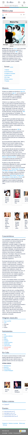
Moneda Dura (7, 365)
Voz (5, 334)
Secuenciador (7, 347)
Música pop (22, 423)
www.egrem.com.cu (9, 413)
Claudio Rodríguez (8, 370)
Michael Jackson (12, 157)
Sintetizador (7, 344)
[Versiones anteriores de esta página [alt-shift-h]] (21, 14)
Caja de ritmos (7, 345)
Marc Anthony (5, 177)
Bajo (5, 337)
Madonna (4, 157)
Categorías (5, 423)
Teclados (6, 341)
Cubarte (6, 404)
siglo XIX (22, 91)
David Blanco (7, 369)
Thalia (9, 169)
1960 (16, 51)
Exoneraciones (17, 433)
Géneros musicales (13, 423)
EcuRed (10, 2)
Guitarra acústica (8, 342)
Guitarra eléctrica (8, 336)
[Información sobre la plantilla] (26, 22)
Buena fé (6, 367)
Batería (6, 339)
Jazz (5, 322)
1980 (18, 129)
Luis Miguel (5, 170)
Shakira (20, 177)
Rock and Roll (7, 321)
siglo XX (14, 93)
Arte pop (5, 425)
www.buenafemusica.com (10, 416)
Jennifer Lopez (20, 175)
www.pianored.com (8, 411)
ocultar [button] (11, 67)
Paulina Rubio (14, 169)
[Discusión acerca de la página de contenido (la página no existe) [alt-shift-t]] (6, 14)
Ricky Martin (13, 175)
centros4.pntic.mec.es (9, 414)
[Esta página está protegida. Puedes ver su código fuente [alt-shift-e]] (18, 14)
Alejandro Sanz (12, 170)
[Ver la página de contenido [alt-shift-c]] (3, 14)
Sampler (6, 348)
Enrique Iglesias (13, 177)
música (15, 48)
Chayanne (21, 169)
